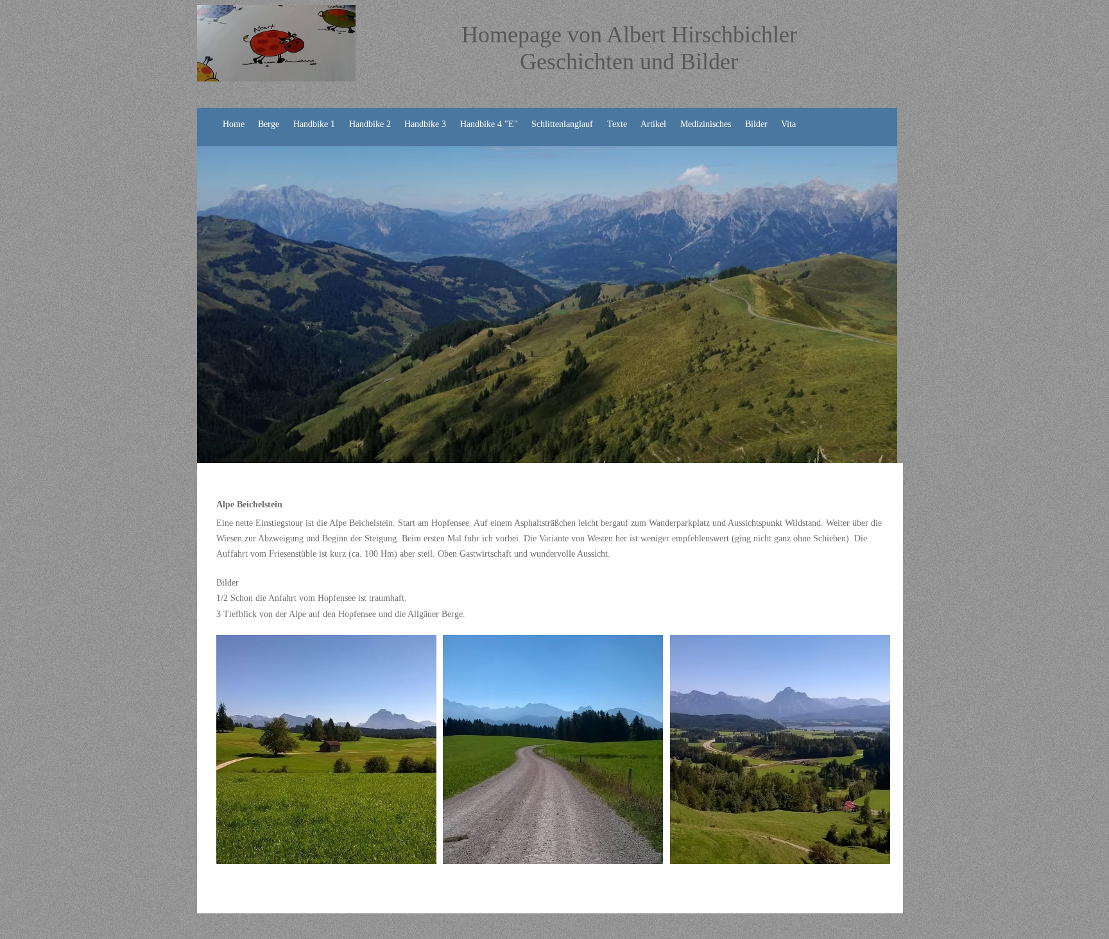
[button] (326, 749)
